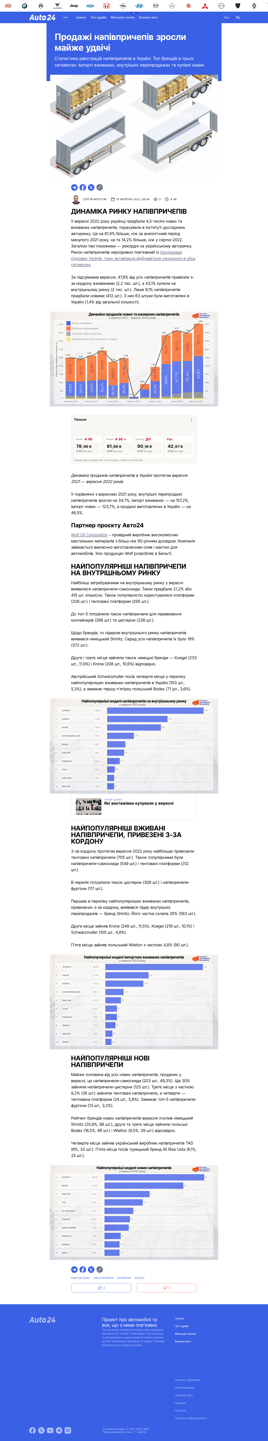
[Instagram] (68, 1430)
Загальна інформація (187, 1380)
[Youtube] (50, 1430)
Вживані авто (148, 17)
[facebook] (82, 187)
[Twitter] (41, 1430)
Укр (226, 17)
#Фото (140, 1278)
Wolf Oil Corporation (89, 535)
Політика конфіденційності (191, 1418)
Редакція (180, 1403)
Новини (81, 17)
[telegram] (74, 187)
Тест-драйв (98, 17)
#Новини (124, 1278)
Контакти (180, 1410)
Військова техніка (123, 17)
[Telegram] (59, 1430)
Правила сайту (184, 1395)
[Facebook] (32, 1430)
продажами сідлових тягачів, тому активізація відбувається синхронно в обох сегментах (133, 258)
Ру (238, 17)
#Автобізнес (80, 1278)
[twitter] (91, 187)
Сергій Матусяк (95, 199)
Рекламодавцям (185, 1387)
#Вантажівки (104, 1278)
